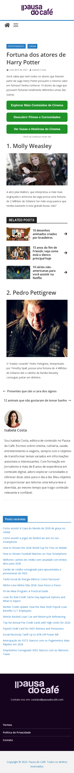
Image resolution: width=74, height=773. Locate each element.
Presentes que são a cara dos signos (32, 391)
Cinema (32, 46)
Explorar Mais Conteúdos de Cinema (37, 105)
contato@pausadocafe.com (47, 699)
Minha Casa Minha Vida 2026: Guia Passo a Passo (32, 585)
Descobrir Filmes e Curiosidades (37, 117)
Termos (7, 724)
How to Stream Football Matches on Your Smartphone (35, 553)
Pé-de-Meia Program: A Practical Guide (25, 591)
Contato (8, 740)
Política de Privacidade (17, 732)
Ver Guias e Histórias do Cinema (37, 129)
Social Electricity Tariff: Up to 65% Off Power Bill (30, 634)
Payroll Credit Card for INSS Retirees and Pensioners (33, 628)
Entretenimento (16, 46)
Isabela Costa (39, 69)
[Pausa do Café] (7, 25)
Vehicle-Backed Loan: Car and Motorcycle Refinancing (34, 616)
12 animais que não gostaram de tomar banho (35, 400)
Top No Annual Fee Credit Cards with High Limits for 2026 (36, 622)
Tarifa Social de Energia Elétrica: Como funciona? (31, 579)
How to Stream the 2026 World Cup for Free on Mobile (35, 547)
